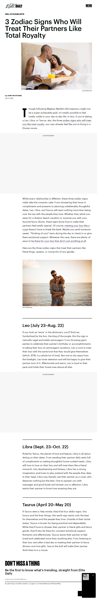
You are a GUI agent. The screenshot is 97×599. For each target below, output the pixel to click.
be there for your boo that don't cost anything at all (58, 241)
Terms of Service (44, 583)
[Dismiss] (93, 575)
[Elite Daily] (14, 5)
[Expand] (85, 575)
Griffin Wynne (15, 95)
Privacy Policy (56, 583)
